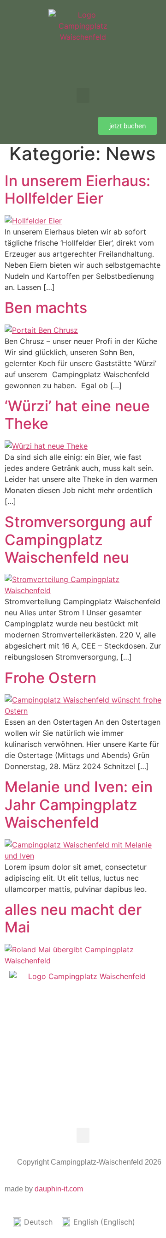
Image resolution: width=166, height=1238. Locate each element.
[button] (83, 95)
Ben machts (46, 308)
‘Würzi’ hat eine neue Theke (77, 415)
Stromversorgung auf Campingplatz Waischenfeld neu (78, 539)
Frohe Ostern (50, 678)
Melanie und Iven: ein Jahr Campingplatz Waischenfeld (79, 804)
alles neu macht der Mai (73, 918)
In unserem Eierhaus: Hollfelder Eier (77, 189)
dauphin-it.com (59, 1189)
